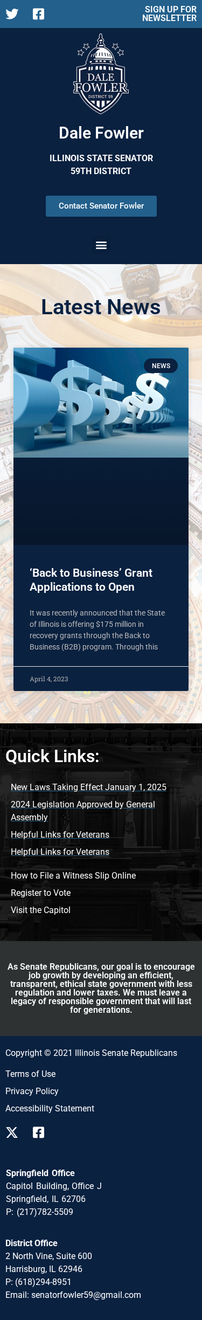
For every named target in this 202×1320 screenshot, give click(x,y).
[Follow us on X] (14, 1132)
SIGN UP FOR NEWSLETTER (169, 13)
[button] (101, 244)
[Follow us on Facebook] (42, 1132)
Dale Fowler (101, 132)
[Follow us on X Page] (14, 14)
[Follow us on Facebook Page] (42, 14)
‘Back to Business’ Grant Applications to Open (91, 579)
